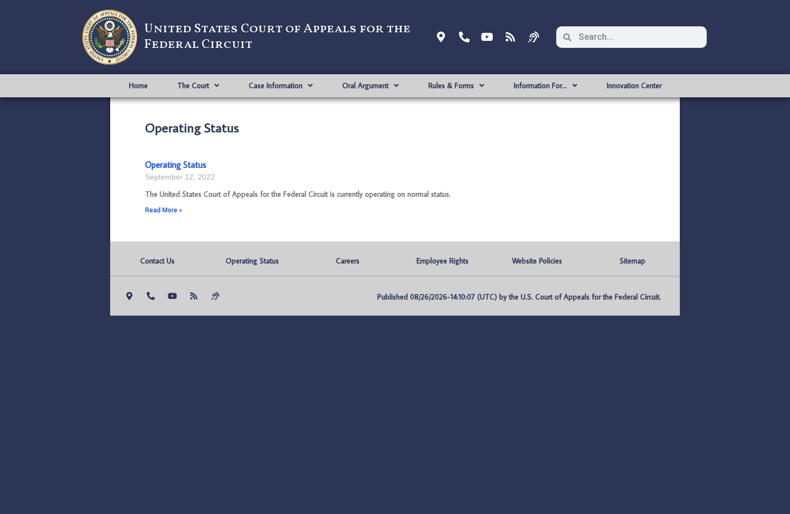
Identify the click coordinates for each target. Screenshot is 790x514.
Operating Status (175, 164)
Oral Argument (365, 85)
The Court (193, 85)
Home (138, 85)
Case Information (276, 85)
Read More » (163, 210)
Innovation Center (634, 85)
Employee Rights (442, 261)
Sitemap (632, 261)
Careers (348, 261)
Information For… (540, 85)
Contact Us (157, 261)
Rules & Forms (451, 85)
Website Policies (537, 261)
